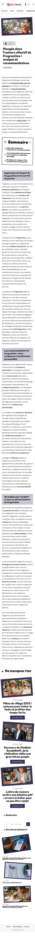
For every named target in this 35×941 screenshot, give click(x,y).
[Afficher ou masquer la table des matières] (29, 142)
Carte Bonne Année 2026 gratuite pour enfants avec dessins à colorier (15, 906)
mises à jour (22, 120)
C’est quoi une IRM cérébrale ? (12, 883)
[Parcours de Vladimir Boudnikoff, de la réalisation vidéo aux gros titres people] (18, 731)
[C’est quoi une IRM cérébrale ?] (18, 871)
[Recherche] (28, 4)
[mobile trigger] (3, 4)
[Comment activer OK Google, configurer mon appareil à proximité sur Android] (16, 844)
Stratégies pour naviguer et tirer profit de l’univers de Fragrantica (16, 161)
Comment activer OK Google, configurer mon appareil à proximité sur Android (16, 858)
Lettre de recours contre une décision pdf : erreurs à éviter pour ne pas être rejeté (17, 796)
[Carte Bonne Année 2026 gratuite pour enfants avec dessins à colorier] (17, 894)
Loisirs (11, 43)
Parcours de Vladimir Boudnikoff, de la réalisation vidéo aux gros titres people (17, 752)
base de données (19, 89)
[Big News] (14, 4)
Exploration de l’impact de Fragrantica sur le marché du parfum (18, 149)
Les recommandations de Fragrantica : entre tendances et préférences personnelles (18, 154)
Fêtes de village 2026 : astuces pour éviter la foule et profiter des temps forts (17, 707)
